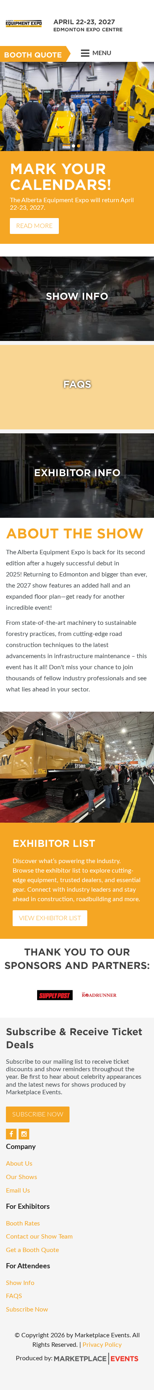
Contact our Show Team (40, 1236)
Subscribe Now (37, 1114)
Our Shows (21, 1177)
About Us (19, 1163)
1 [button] (73, 145)
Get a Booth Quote (32, 1250)
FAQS (14, 1296)
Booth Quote (33, 55)
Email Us (18, 1190)
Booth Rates (23, 1223)
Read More (34, 226)
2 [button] (78, 145)
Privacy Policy (102, 1345)
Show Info (21, 1283)
